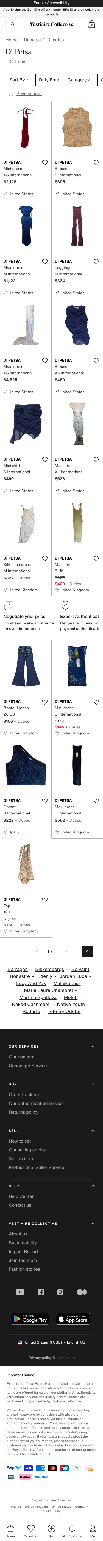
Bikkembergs (49, 969)
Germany (81, 1507)
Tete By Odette (64, 1011)
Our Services (24, 1046)
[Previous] (37, 951)
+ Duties (22, 578)
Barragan (17, 969)
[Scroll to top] (87, 951)
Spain (47, 1511)
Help (14, 1186)
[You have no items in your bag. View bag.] (92, 24)
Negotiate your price (25, 616)
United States (61, 1507)
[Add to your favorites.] (45, 162)
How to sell (20, 1141)
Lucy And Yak (31, 983)
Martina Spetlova (38, 997)
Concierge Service (28, 1065)
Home (11, 39)
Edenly (44, 976)
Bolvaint (80, 969)
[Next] (65, 951)
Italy (57, 1511)
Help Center (21, 1196)
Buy (13, 1084)
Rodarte (31, 1011)
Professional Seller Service (36, 1167)
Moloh (71, 997)
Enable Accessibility (51, 3)
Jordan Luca (73, 976)
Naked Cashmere (30, 1004)
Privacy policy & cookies (49, 1357)
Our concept (22, 1056)
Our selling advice (27, 1149)
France (16, 1507)
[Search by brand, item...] (11, 24)
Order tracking (24, 1094)
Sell (14, 1131)
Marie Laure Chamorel (48, 990)
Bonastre (20, 976)
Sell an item (21, 1158)
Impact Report (23, 1251)
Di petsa (32, 39)
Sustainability (23, 1242)
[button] (92, 24)
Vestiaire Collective (33, 1223)
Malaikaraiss (66, 983)
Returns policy (23, 1112)
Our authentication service (36, 1103)
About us (18, 1234)
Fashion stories (24, 1269)
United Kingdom (36, 1507)
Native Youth (71, 1004)
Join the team (23, 1260)
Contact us (20, 1205)
